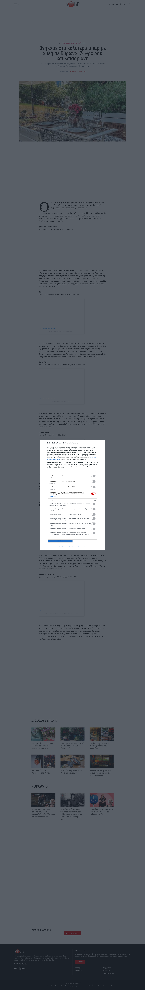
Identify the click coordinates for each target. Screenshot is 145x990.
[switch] (93, 476)
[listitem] (72, 472)
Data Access (72, 547)
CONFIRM (60, 541)
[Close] (101, 443)
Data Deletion (63, 547)
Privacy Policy (82, 547)
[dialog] (72, 495)
